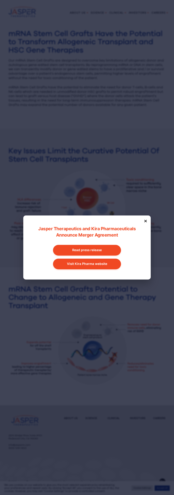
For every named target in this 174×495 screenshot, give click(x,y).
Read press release (87, 250)
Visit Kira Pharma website (87, 264)
